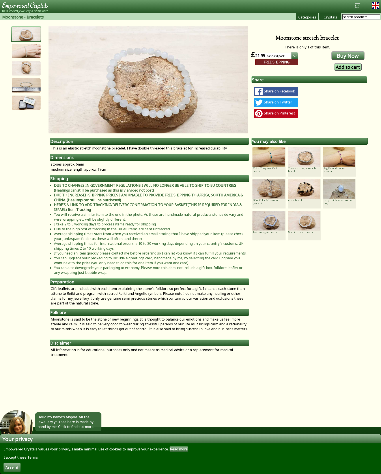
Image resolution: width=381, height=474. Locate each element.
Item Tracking (79, 209)
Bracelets (35, 17)
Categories (307, 17)
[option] (148, 79)
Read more (179, 449)
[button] (26, 34)
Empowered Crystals (26, 5)
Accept (12, 467)
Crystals (330, 17)
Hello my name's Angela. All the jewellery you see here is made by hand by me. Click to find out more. (65, 422)
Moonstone (12, 17)
